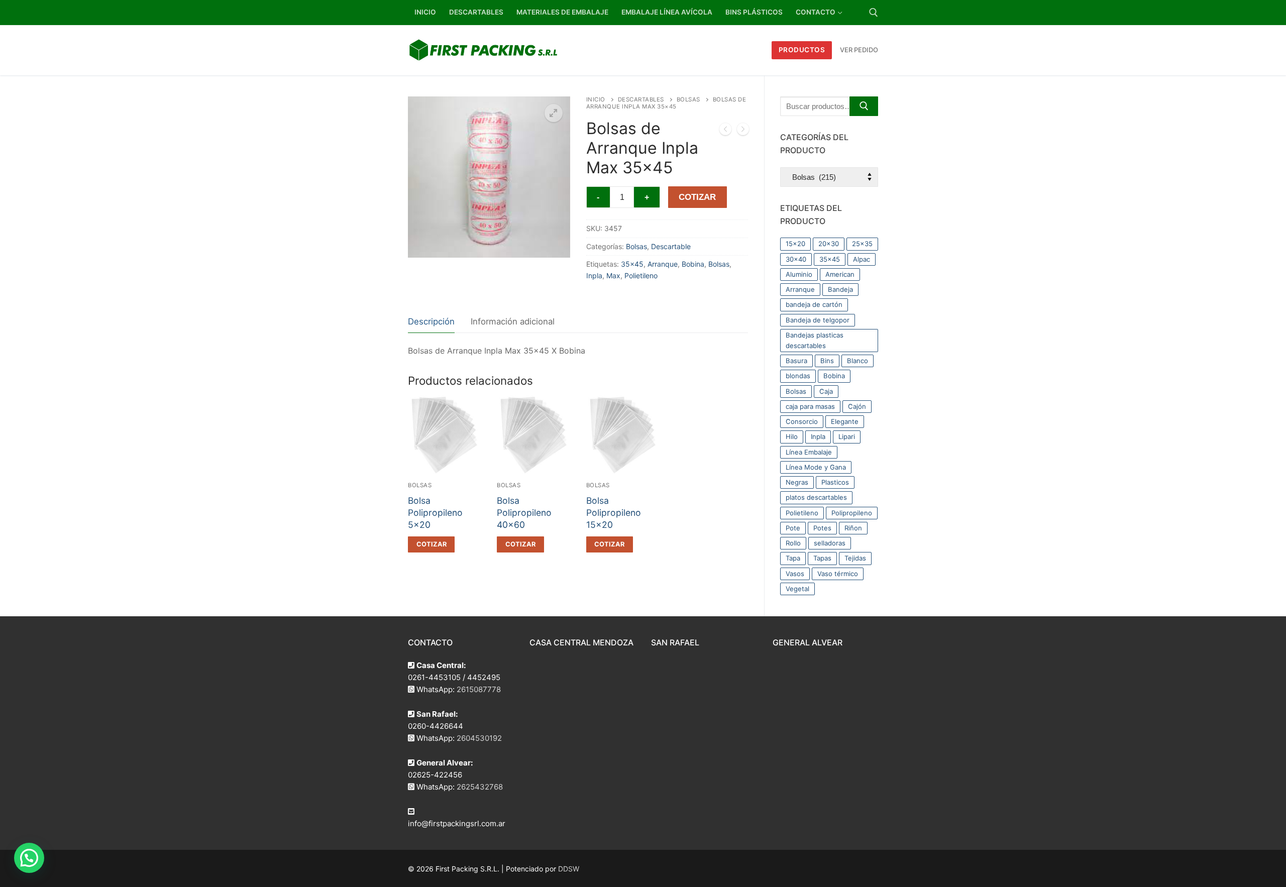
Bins (827, 361)
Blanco (857, 361)
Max (613, 275)
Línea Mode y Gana (816, 467)
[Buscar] (863, 106)
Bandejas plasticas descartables (814, 340)
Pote (793, 528)
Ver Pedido (859, 50)
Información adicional (513, 321)
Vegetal (797, 589)
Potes (822, 528)
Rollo (793, 543)
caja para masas (810, 406)
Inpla (594, 275)
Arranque (663, 264)
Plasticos (835, 482)
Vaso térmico (837, 574)
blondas (798, 376)
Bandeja (840, 289)
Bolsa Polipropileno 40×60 (524, 512)
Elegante (845, 421)
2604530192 (479, 738)
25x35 (862, 244)
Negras (797, 482)
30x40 (796, 259)
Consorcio (802, 421)
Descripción (431, 321)
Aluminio (799, 274)
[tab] (431, 321)
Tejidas (855, 558)
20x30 (828, 244)
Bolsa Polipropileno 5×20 (435, 512)
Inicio (595, 99)
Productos (802, 50)
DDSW (568, 868)
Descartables (641, 99)
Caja (826, 391)
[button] (554, 113)
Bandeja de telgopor (817, 320)
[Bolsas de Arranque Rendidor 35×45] (725, 131)
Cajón (857, 406)
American (839, 274)
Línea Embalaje (809, 452)
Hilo (792, 436)
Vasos (795, 574)
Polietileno (641, 275)
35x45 (632, 264)
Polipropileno (851, 513)
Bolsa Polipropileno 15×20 (613, 512)
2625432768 (480, 787)
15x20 (795, 244)
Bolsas (688, 99)
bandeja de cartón (814, 304)
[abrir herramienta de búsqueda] (873, 12)
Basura (796, 361)
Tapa (793, 558)
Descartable (671, 246)
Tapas (822, 558)
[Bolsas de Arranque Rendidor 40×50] (743, 131)
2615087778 (479, 689)
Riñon (853, 528)
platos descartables (816, 497)
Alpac (861, 259)
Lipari (846, 436)
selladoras (829, 543)
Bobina (693, 264)
